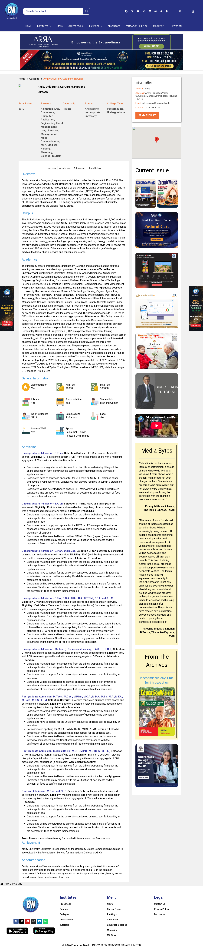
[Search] (86, 11)
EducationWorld (80, 945)
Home (22, 78)
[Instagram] (143, 11)
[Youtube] (138, 11)
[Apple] (161, 11)
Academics (65, 168)
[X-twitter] (132, 11)
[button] (180, 11)
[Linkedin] (149, 11)
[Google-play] (167, 11)
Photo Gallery (94, 168)
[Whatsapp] (155, 11)
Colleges (34, 78)
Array (148, 88)
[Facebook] (126, 11)
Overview (51, 168)
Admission (79, 168)
